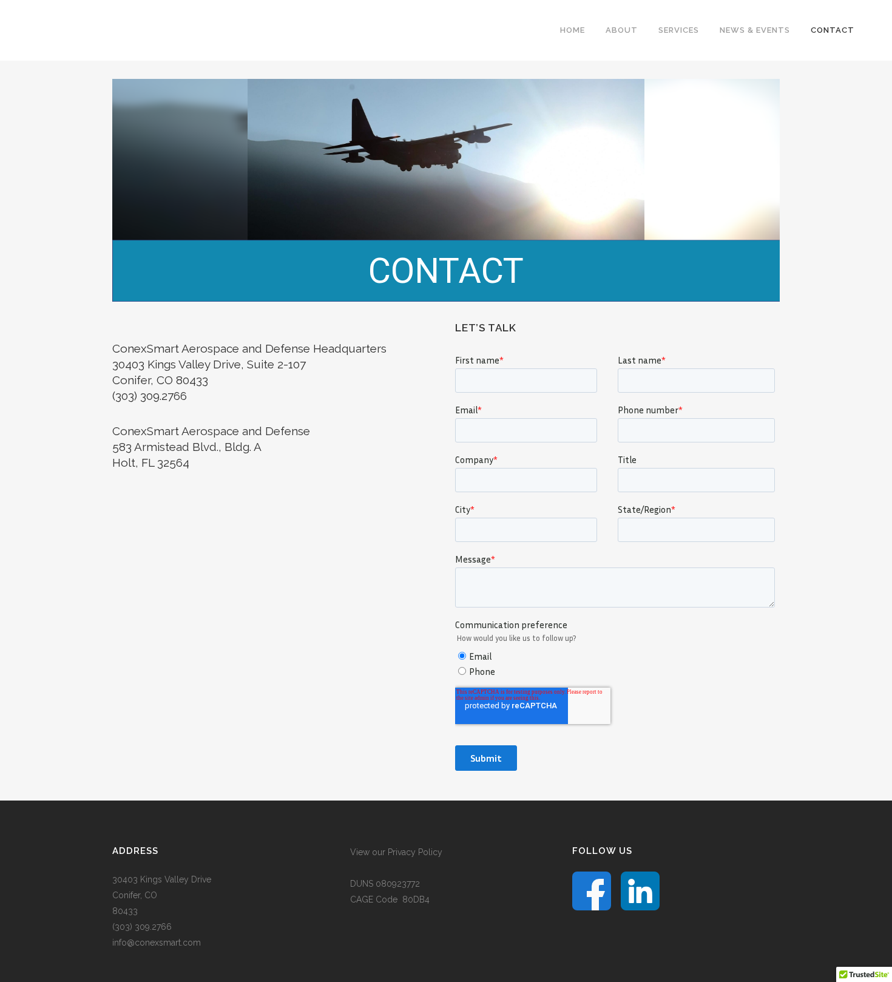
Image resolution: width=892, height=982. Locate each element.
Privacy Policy (415, 852)
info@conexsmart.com (156, 942)
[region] (446, 190)
